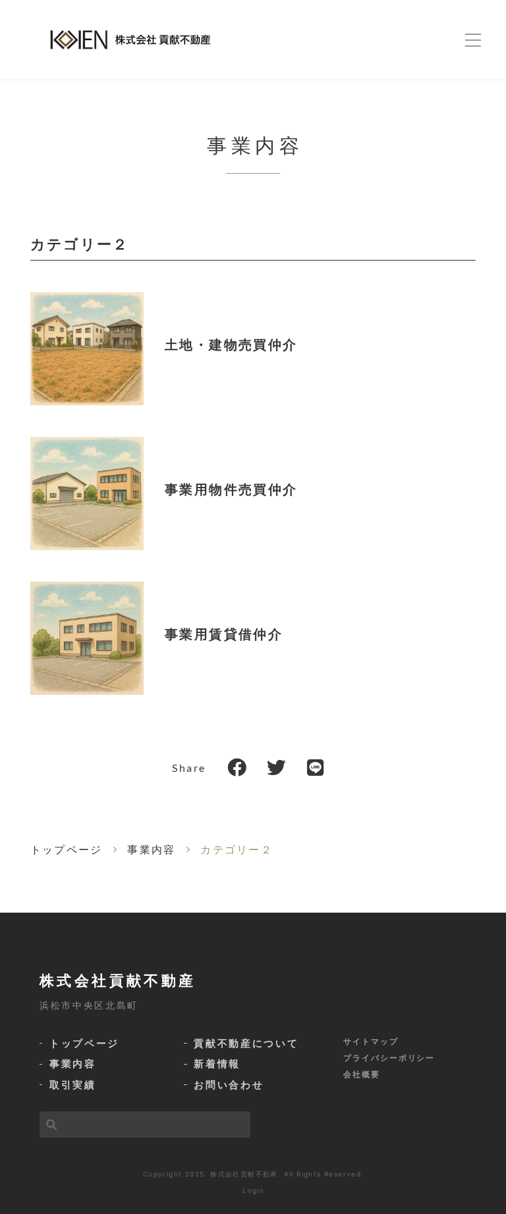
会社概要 (361, 1074)
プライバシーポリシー (389, 1058)
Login (253, 1190)
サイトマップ (371, 1041)
